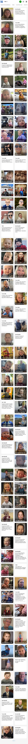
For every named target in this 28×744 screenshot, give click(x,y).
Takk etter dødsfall (6, 4)
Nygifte (25, 4)
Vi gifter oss (19, 4)
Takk (13, 4)
